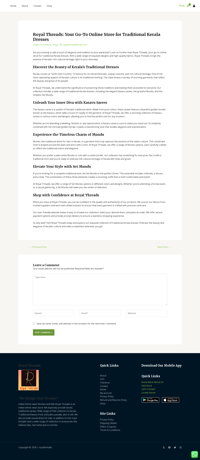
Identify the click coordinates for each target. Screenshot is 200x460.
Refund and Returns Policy (113, 399)
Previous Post (38, 246)
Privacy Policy (107, 396)
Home (13, 5)
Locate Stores (148, 392)
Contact (37, 5)
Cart (102, 379)
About (25, 5)
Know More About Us (152, 382)
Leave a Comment (42, 44)
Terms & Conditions (110, 430)
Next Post (164, 246)
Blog (55, 44)
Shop (49, 5)
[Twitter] (175, 447)
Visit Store (146, 385)
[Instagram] (180, 447)
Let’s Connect (148, 389)
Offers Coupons (108, 426)
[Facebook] (169, 447)
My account (106, 393)
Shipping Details (108, 423)
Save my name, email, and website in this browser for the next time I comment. (76, 323)
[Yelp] (164, 447)
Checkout (105, 382)
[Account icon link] (194, 6)
